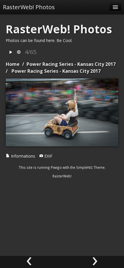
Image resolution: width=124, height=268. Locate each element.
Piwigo (56, 167)
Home (13, 64)
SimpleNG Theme (90, 167)
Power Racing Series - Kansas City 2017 (71, 64)
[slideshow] (11, 52)
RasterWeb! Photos (29, 7)
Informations (22, 156)
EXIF (47, 156)
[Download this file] (19, 52)
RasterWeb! (62, 176)
